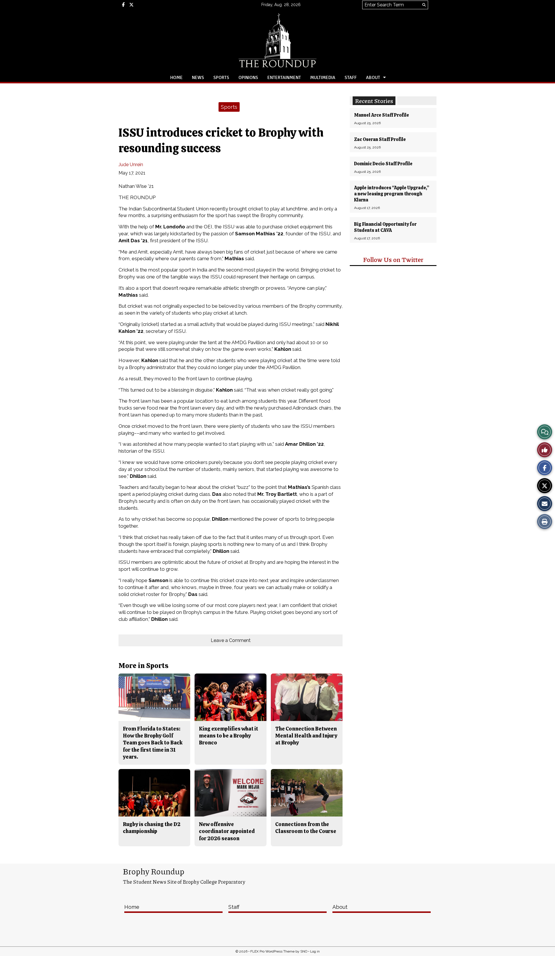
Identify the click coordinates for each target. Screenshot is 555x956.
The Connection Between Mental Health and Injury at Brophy (306, 735)
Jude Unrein (131, 164)
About (373, 77)
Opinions (248, 77)
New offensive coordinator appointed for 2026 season (227, 831)
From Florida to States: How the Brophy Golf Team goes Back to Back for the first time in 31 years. (152, 742)
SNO (303, 951)
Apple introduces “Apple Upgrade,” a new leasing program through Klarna (391, 194)
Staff (351, 77)
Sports (221, 77)
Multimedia (322, 77)
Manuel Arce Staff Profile (381, 115)
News (198, 77)
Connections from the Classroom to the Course (305, 827)
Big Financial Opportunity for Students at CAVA (385, 227)
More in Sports (144, 665)
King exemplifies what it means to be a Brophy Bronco (228, 735)
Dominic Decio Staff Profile (383, 164)
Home (176, 77)
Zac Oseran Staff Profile (380, 139)
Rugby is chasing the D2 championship (151, 827)
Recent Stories (374, 101)
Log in (315, 951)
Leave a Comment (231, 640)
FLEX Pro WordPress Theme (272, 951)
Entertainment (284, 77)
